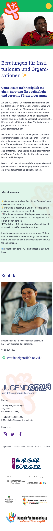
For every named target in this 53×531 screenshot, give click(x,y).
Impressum (7, 446)
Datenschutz (19, 446)
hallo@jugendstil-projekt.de (20, 420)
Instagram (4, 434)
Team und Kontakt (42, 446)
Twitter (12, 434)
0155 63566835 (16, 417)
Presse (29, 446)
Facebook (20, 434)
